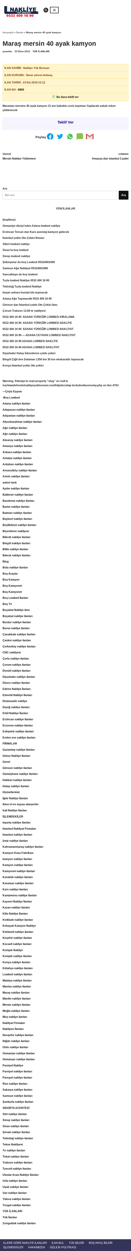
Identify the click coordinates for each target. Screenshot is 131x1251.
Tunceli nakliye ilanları (17, 1168)
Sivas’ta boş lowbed (15, 250)
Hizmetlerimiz (11, 792)
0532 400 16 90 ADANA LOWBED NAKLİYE (30, 341)
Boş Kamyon (11, 579)
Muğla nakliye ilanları (16, 1010)
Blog (6, 561)
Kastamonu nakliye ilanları (20, 895)
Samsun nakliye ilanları (17, 1095)
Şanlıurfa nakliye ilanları (18, 1101)
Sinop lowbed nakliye (16, 256)
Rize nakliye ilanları (15, 1083)
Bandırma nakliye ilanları (18, 500)
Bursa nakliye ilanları (16, 628)
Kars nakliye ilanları (15, 889)
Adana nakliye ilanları (16, 403)
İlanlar (19, 32)
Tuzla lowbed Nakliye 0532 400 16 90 (26, 280)
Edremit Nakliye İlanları (17, 695)
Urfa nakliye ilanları (15, 1180)
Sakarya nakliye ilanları (17, 1089)
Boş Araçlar (10, 573)
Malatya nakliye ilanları (17, 980)
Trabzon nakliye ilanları (17, 1162)
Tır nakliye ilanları (14, 1150)
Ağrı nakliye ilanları (15, 433)
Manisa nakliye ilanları (17, 986)
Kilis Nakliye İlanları (15, 913)
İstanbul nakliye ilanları (17, 834)
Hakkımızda (36, 1247)
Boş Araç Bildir (101, 1242)
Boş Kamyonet (12, 585)
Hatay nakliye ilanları (16, 786)
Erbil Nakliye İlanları (15, 713)
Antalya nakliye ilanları (17, 458)
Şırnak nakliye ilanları (16, 1132)
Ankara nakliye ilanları (17, 452)
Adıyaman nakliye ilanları (19, 415)
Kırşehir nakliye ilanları (17, 937)
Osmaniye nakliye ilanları (19, 1053)
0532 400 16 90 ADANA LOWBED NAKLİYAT (31, 347)
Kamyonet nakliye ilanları (19, 871)
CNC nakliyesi (12, 652)
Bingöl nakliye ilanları (16, 543)
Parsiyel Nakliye (13, 1065)
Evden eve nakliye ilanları (19, 737)
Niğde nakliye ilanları (16, 1041)
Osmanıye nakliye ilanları (19, 1059)
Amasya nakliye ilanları (17, 446)
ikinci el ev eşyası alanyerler (21, 804)
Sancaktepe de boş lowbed (20, 274)
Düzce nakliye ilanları (16, 682)
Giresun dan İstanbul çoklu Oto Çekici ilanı (30, 304)
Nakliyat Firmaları (14, 1023)
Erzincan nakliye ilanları (18, 719)
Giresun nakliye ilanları (17, 767)
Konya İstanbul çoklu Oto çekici (23, 365)
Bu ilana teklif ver (67, 97)
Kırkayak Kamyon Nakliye (19, 925)
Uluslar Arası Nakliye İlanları (21, 1174)
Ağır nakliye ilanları (15, 427)
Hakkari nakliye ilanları (17, 780)
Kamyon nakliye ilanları (18, 865)
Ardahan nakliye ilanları (18, 464)
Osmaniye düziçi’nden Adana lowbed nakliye (31, 225)
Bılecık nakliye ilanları (16, 555)
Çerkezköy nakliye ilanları (19, 646)
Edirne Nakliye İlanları (17, 689)
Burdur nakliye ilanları (17, 622)
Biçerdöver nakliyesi (16, 531)
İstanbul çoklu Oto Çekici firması (23, 237)
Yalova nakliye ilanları (16, 1199)
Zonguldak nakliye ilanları (19, 1223)
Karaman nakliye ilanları (18, 883)
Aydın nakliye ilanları (16, 488)
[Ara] (45, 10)
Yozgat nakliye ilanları (17, 1205)
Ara (5, 188)
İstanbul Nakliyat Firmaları (19, 828)
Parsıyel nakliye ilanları (17, 1077)
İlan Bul (58, 1242)
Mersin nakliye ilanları (16, 1004)
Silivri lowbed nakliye (16, 244)
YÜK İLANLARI (41, 51)
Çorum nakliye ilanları (17, 664)
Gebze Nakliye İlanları (16, 755)
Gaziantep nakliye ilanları (19, 749)
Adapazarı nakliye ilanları (19, 409)
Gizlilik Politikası (63, 1247)
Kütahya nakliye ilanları (18, 968)
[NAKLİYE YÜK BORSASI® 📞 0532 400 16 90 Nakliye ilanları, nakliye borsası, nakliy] (22, 10)
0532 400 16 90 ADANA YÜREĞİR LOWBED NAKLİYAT (38, 329)
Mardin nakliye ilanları (17, 998)
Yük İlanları (10, 1217)
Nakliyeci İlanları (13, 1029)
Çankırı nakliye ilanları (17, 640)
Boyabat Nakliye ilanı (16, 610)
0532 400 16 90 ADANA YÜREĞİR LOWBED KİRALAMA (39, 316)
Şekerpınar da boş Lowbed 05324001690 (29, 262)
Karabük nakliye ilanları (18, 877)
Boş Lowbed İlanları (15, 597)
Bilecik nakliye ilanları (16, 537)
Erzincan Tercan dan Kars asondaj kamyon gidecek (36, 231)
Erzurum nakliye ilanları (18, 725)
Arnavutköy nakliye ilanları (20, 470)
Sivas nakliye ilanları (16, 1126)
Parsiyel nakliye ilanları (17, 1071)
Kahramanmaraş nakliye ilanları (23, 846)
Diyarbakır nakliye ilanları (19, 676)
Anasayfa (8, 32)
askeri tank (10, 482)
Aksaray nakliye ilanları (17, 440)
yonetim (7, 51)
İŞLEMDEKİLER (13, 816)
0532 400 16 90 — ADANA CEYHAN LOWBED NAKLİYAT (39, 335)
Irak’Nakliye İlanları (15, 810)
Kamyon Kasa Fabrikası (18, 852)
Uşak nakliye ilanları (15, 1186)
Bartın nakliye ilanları (16, 506)
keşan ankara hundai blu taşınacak (25, 292)
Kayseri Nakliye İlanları (17, 901)
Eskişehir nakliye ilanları (18, 731)
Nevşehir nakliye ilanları (18, 1035)
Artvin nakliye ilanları (16, 476)
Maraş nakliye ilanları (16, 992)
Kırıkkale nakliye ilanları (18, 919)
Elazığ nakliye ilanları (16, 707)
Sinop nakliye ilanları (16, 1120)
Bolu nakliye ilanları (15, 567)
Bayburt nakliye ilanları (17, 518)
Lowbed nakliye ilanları (17, 974)
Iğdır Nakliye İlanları (15, 798)
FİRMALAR (10, 743)
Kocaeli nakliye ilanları (17, 944)
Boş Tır (7, 604)
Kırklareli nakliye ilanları (18, 931)
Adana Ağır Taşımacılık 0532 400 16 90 (27, 298)
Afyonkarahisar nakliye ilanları (22, 421)
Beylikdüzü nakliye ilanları (19, 525)
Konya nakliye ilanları (16, 962)
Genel (6, 761)
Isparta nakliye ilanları (17, 822)
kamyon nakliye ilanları (17, 859)
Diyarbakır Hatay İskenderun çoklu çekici (29, 353)
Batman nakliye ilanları (17, 512)
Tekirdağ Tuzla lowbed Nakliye (22, 286)
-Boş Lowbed (11, 397)
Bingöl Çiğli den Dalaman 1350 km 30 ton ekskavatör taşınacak (43, 359)
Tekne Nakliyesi (13, 1144)
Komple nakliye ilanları (17, 956)
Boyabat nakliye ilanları (18, 616)
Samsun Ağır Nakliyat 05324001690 (25, 268)
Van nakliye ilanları (15, 1192)
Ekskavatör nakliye (15, 701)
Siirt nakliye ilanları (15, 1114)
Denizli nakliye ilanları (16, 670)
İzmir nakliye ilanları (15, 840)
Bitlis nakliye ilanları (15, 549)
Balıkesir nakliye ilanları (18, 494)
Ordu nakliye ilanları (15, 1047)
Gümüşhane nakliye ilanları (20, 773)
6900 (21, 89)
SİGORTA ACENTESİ (16, 1108)
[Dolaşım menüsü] (54, 10)
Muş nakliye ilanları (15, 1016)
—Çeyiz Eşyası (12, 391)
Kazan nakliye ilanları (16, 907)
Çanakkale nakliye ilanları (19, 634)
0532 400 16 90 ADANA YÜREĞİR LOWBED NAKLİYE (37, 322)
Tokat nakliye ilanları (16, 1156)
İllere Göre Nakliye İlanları (25, 1242)
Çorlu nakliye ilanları (16, 658)
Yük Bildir (76, 1242)
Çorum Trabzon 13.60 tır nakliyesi (24, 310)
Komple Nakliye (13, 950)
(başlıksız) (9, 219)
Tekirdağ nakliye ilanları (18, 1138)
